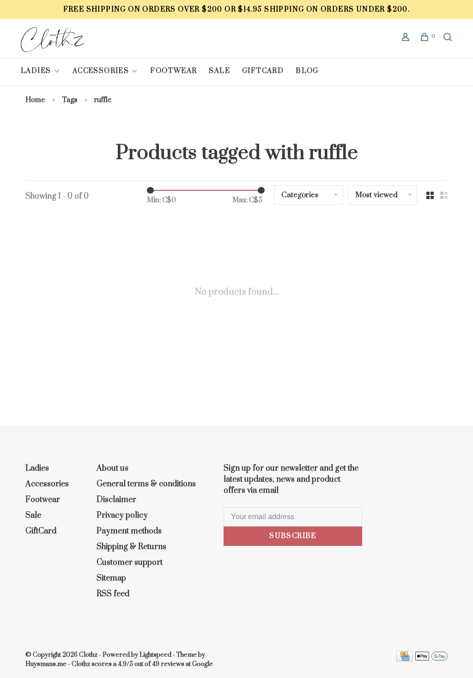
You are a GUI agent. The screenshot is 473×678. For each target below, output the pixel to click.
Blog (307, 71)
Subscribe (292, 536)
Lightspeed (155, 655)
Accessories (101, 71)
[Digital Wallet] (431, 659)
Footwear (173, 71)
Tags (69, 100)
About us (112, 468)
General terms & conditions (146, 484)
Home (35, 100)
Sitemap (111, 578)
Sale (219, 71)
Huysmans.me (46, 664)
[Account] (406, 38)
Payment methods (129, 531)
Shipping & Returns (131, 547)
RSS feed (113, 594)
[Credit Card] (404, 659)
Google (202, 664)
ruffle (102, 100)
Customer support (130, 562)
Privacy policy (122, 515)
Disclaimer (116, 500)
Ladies (37, 71)
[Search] (449, 38)
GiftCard (263, 71)
